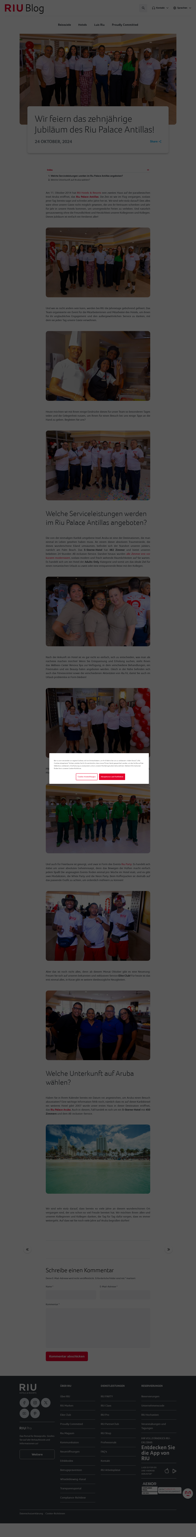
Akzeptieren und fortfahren (112, 777)
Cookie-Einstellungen (87, 777)
